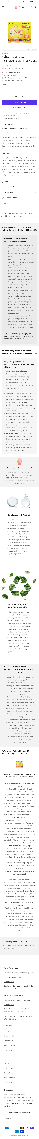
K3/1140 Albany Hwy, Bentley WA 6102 (17, 977)
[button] (2, 7)
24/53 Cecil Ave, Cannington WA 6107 (17, 1000)
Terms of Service (9, 1045)
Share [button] (6, 203)
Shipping (10, 68)
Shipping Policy (9, 1036)
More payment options (19, 107)
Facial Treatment (10, 1009)
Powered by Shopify (25, 1135)
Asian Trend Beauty (16, 1135)
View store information (11, 118)
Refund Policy (8, 1041)
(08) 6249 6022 (9, 982)
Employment (8, 1050)
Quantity (4, 85)
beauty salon (18, 1016)
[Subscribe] (32, 1118)
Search (6, 1031)
